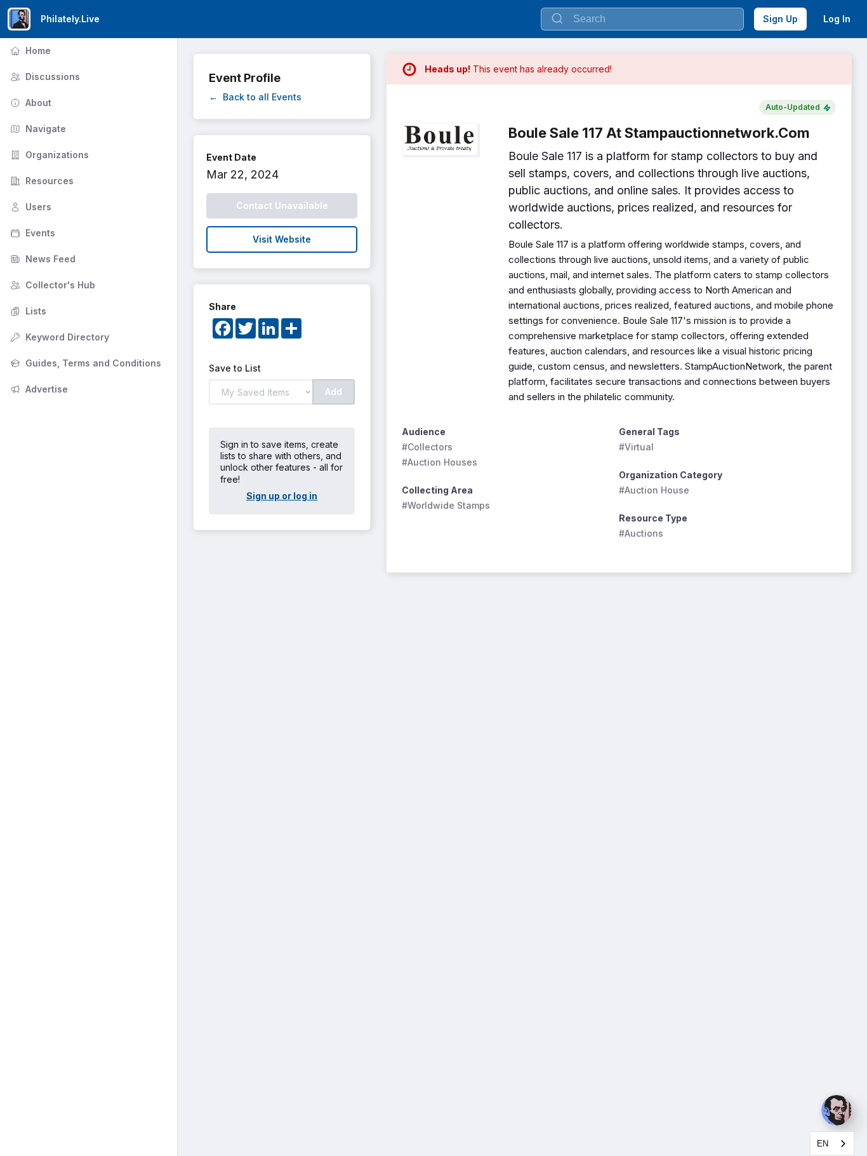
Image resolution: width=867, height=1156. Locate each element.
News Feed (42, 258)
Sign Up (780, 18)
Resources (41, 180)
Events (31, 232)
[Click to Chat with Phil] (836, 1110)
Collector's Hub (51, 284)
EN (822, 1143)
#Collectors (427, 446)
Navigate (37, 128)
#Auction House (654, 490)
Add (333, 391)
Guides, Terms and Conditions (84, 363)
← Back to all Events (255, 96)
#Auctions (641, 533)
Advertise (38, 389)
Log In (836, 18)
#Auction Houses (439, 462)
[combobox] (832, 1143)
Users (29, 206)
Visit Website (282, 239)
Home (29, 50)
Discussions (44, 76)
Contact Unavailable (282, 205)
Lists (27, 311)
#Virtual (636, 446)
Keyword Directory (58, 337)
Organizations (48, 154)
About (29, 102)
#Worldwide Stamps (446, 505)
